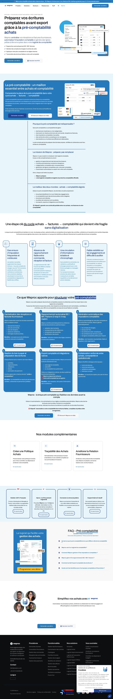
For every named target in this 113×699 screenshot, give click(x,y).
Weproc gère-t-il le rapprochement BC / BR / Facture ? (78, 557)
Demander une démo (100, 5)
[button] (2, 1)
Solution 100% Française (18, 498)
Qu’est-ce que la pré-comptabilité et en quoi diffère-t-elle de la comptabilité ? (84, 541)
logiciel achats (18, 647)
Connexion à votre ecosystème (69, 498)
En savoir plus (17, 466)
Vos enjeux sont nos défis (20, 14)
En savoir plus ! (18, 511)
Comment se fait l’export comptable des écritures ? (77, 563)
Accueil (7, 14)
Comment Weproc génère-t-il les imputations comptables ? (80, 552)
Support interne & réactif (95, 498)
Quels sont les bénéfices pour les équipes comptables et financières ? (83, 568)
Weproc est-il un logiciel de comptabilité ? (74, 547)
